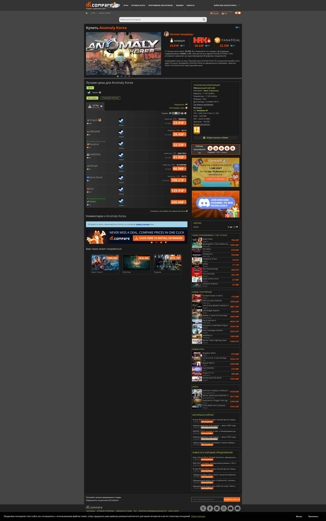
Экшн (205, 90)
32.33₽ (179, 145)
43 (90, 158)
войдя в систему (143, 224)
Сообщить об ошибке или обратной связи (168, 211)
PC (91, 88)
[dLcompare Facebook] (209, 508)
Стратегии (214, 90)
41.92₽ (179, 157)
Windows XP (202, 110)
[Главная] (86, 13)
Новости (190, 5)
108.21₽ (178, 180)
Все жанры (92, 98)
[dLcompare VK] (216, 508)
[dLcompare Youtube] (230, 508)
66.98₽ (179, 168)
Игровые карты (138, 5)
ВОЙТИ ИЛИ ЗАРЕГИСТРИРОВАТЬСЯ (228, 5)
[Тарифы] (176, 113)
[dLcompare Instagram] (223, 508)
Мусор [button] (299, 516)
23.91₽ (179, 123)
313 (90, 192)
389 (90, 123)
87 (90, 135)
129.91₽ (178, 190)
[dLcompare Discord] (237, 508)
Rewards (180, 5)
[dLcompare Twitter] (202, 508)
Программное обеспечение (160, 5)
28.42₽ (179, 134)
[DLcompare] (94, 507)
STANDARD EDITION (110, 98)
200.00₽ (178, 202)
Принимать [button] (313, 516)
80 (90, 169)
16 (90, 147)
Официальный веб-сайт (204, 88)
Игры (126, 5)
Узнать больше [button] (198, 516)
